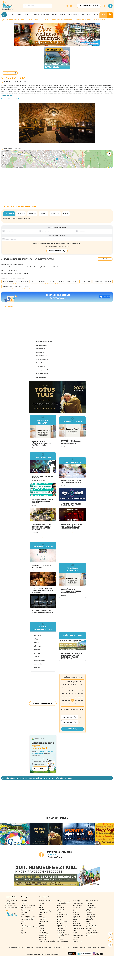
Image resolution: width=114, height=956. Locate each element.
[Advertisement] (57, 324)
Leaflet (110, 167)
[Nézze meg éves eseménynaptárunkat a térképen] (110, 15)
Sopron (12, 82)
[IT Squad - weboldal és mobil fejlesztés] (99, 953)
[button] (57, 159)
